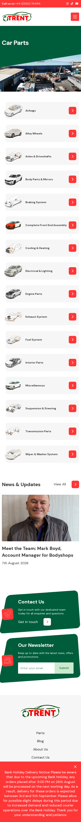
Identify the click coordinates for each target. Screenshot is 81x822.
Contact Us (40, 757)
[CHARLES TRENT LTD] (19, 17)
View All (60, 484)
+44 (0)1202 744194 (27, 3)
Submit (64, 668)
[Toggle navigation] (75, 17)
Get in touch (28, 622)
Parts (40, 733)
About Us (40, 749)
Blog (40, 741)
